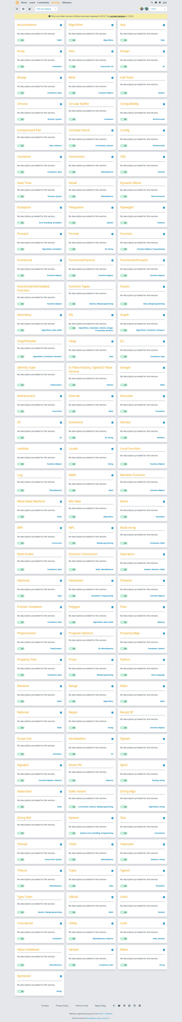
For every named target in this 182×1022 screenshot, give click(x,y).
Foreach (22, 234)
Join (165, 2)
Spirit (124, 765)
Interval (74, 396)
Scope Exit (24, 739)
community (43, 2)
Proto (73, 659)
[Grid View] (23, 9)
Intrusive (126, 396)
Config (124, 130)
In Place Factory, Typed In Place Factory (90, 369)
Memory (161, 622)
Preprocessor (56, 385)
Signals (125, 739)
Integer (125, 367)
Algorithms (108, 40)
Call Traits (127, 77)
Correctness (101, 145)
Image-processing (104, 329)
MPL (72, 528)
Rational (23, 712)
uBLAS (73, 897)
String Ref (24, 818)
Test (123, 818)
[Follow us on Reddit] (129, 1005)
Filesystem (76, 207)
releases (67, 2)
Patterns (58, 145)
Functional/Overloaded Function (33, 288)
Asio (72, 51)
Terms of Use (82, 1005)
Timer (73, 844)
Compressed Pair (29, 130)
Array (21, 51)
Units (124, 897)
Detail (73, 183)
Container (24, 156)
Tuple (72, 870)
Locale (73, 448)
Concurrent (105, 66)
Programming (159, 249)
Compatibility (129, 104)
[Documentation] (61, 26)
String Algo (128, 791)
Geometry (24, 315)
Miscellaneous (107, 172)
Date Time (24, 183)
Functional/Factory (82, 260)
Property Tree (27, 659)
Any (122, 25)
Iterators (109, 330)
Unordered (25, 923)
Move (124, 501)
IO (112, 66)
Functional (24, 260)
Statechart (24, 791)
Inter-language (158, 675)
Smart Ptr (75, 765)
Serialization (77, 739)
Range (73, 686)
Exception (24, 207)
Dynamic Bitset (130, 183)
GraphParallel (26, 341)
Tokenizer (127, 844)
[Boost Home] (17, 2)
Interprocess (26, 396)
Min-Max (75, 501)
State (59, 516)
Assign (125, 51)
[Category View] (29, 9)
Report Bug (100, 1005)
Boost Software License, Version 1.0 (98, 1018)
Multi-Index (25, 554)
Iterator (125, 422)
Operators (127, 554)
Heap (72, 341)
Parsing (155, 780)
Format (74, 234)
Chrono (22, 104)
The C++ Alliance (105, 1013)
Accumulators (27, 25)
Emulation (57, 222)
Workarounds (159, 119)
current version (117, 16)
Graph (124, 315)
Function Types (79, 286)
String (110, 249)
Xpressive (24, 976)
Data (163, 40)
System (58, 119)
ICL (122, 341)
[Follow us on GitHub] (135, 1005)
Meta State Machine (31, 501)
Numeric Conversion (83, 554)
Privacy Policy (62, 1005)
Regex (73, 712)
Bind (72, 77)
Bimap (21, 77)
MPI (20, 528)
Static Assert (77, 791)
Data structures (158, 196)
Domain (51, 119)
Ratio (123, 686)
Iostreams (76, 422)
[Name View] (17, 9)
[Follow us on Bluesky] (119, 1005)
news (24, 2)
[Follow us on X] (114, 1005)
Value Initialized (28, 949)
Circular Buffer (79, 104)
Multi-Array (128, 528)
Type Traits (24, 897)
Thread (22, 844)
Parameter (76, 580)
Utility (73, 923)
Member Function (132, 475)
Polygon (74, 607)
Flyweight (127, 207)
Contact (45, 1005)
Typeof (125, 870)
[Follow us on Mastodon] (124, 1005)
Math (59, 40)
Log (20, 475)
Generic (161, 93)
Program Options (81, 633)
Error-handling (45, 222)
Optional (23, 580)
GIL (71, 315)
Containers (57, 66)
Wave (124, 949)
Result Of (126, 712)
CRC (123, 156)
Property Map (130, 633)
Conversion (77, 156)
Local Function (130, 448)
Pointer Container (29, 607)
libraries (55, 2)
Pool (123, 607)
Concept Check (79, 130)
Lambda (22, 448)
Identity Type (26, 367)
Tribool (22, 870)
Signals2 (23, 765)
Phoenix (126, 580)
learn (32, 2)
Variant (74, 949)
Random (23, 686)
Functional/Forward (134, 260)
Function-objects (106, 93)
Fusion (125, 286)
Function (126, 234)
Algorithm (76, 25)
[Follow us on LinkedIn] (140, 1005)
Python (125, 659)
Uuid (123, 923)
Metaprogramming (105, 304)
